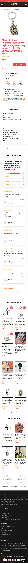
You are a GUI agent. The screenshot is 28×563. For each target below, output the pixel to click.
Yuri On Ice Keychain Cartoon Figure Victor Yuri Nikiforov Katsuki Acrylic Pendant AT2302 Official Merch (7, 377)
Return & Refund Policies (6, 530)
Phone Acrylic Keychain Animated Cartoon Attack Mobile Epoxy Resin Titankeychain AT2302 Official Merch (7, 437)
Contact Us (3, 532)
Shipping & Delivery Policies (7, 526)
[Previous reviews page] (17, 292)
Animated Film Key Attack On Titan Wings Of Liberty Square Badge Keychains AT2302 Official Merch (7, 462)
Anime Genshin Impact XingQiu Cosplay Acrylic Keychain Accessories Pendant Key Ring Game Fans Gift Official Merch (7, 321)
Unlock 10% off (3, 556)
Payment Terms (4, 528)
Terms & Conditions (5, 513)
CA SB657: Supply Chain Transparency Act (11, 519)
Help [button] (25, 561)
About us (3, 511)
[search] (23, 4)
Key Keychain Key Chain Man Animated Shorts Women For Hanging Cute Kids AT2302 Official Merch (7, 402)
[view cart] (26, 4)
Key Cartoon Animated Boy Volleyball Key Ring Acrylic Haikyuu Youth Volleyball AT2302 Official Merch (20, 402)
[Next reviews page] (25, 292)
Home (2, 9)
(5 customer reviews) (13, 56)
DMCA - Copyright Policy (6, 517)
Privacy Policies (4, 515)
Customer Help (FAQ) (6, 534)
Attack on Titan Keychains (12, 9)
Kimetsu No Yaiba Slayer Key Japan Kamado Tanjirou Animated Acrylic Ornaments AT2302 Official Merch (20, 377)
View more (14, 412)
